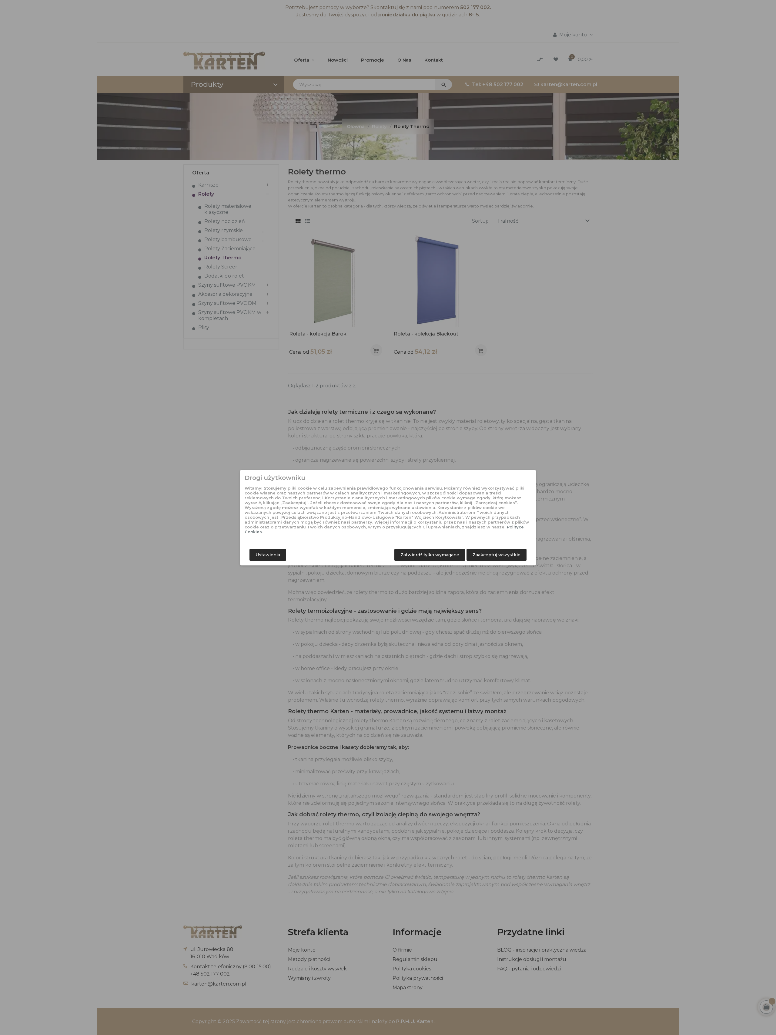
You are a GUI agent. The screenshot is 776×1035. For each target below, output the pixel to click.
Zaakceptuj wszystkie (496, 555)
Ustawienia (268, 555)
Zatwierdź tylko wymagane (429, 555)
